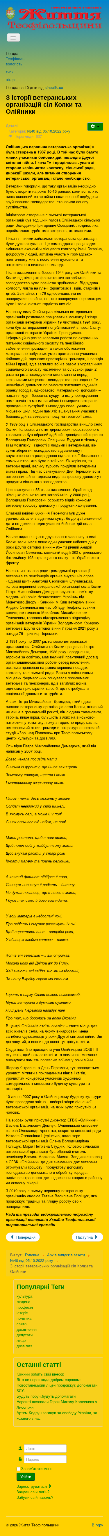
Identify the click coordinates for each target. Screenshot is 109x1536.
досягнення (27, 1329)
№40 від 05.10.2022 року (48, 131)
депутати (25, 1334)
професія (25, 1307)
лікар (21, 1340)
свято (21, 1323)
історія (22, 1312)
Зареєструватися (32, 1486)
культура (24, 1296)
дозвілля (24, 1346)
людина (23, 1301)
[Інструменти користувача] (95, 126)
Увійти (25, 1476)
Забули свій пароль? (35, 1497)
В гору (97, 1525)
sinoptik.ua (54, 87)
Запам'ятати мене (36, 1468)
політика (24, 1318)
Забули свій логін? (33, 1491)
